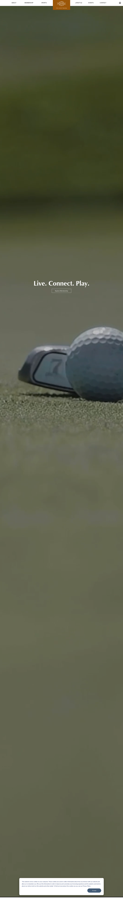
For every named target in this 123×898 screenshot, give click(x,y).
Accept (94, 890)
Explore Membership (61, 291)
